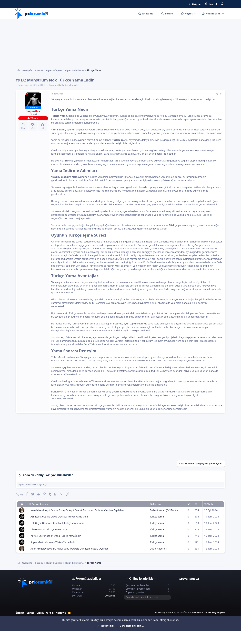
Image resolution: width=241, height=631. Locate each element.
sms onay (212, 612)
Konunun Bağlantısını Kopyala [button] (63, 84)
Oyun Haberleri (158, 548)
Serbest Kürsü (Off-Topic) (164, 510)
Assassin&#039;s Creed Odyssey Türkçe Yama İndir (59, 516)
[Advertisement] (114, 44)
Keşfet (189, 13)
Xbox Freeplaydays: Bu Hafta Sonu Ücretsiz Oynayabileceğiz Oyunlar (69, 548)
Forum (169, 13)
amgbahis (221, 612)
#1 (221, 93)
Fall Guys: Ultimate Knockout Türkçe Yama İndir (57, 523)
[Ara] (222, 4)
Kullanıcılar (213, 13)
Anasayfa (147, 13)
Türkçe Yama (157, 516)
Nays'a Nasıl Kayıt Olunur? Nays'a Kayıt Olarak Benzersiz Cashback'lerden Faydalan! (77, 510)
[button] (195, 13)
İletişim (20, 612)
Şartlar (30, 612)
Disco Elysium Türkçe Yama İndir (48, 529)
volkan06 (110, 595)
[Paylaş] (217, 94)
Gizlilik (40, 612)
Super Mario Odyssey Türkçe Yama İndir (53, 542)
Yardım (50, 612)
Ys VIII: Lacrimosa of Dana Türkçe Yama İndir (55, 535)
